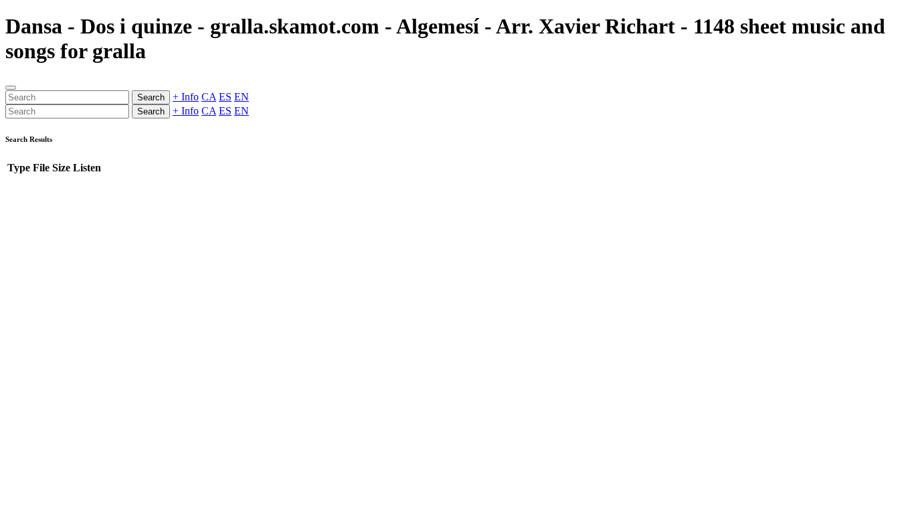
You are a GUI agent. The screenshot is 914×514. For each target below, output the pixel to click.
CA (208, 96)
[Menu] (10, 88)
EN (241, 96)
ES (225, 96)
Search (151, 97)
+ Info (186, 96)
